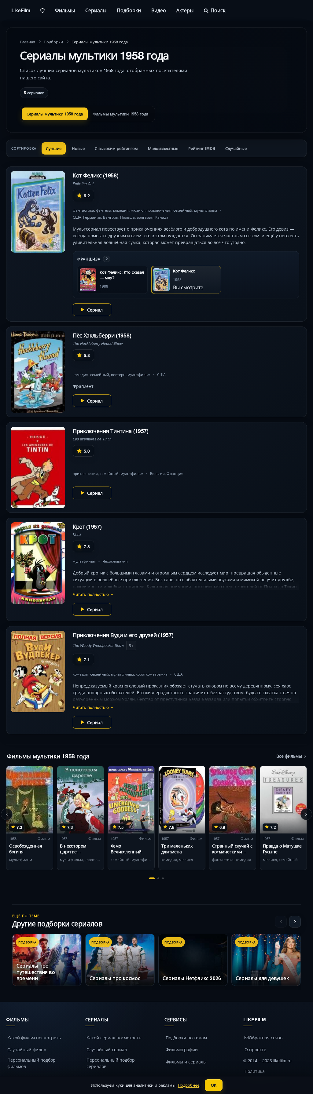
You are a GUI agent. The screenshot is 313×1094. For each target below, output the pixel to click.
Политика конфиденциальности (267, 1074)
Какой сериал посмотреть (114, 1037)
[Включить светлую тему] (42, 10)
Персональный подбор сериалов (111, 1063)
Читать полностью (91, 594)
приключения (158, 210)
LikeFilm (20, 10)
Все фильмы (289, 756)
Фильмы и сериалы (186, 1062)
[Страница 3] (163, 878)
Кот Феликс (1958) (96, 175)
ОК (213, 1085)
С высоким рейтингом (116, 148)
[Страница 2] (158, 878)
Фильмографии (182, 1049)
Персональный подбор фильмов (31, 1063)
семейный (182, 210)
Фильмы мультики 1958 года (120, 114)
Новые (78, 148)
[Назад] (7, 814)
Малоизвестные (163, 148)
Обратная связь (265, 1037)
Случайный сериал (107, 1049)
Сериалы (95, 10)
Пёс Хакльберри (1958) (102, 335)
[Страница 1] (152, 878)
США (77, 217)
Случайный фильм (26, 1049)
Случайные (236, 148)
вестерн (118, 374)
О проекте (255, 1049)
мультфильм (205, 210)
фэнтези (103, 210)
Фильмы (65, 10)
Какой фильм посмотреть (34, 1037)
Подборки (129, 10)
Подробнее (188, 1085)
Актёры (184, 10)
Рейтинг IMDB (201, 148)
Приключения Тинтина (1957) (111, 431)
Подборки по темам (186, 1037)
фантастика (83, 210)
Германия (92, 217)
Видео (158, 10)
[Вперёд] (306, 814)
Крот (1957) (87, 526)
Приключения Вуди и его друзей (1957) (123, 635)
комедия (121, 210)
